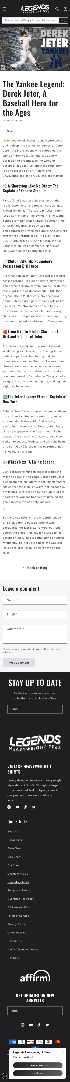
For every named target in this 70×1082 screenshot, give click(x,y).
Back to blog (37, 568)
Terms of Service (18, 915)
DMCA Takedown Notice (23, 949)
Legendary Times (18, 882)
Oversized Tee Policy (20, 898)
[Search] (63, 20)
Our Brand (13, 865)
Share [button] (11, 131)
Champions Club (17, 873)
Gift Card (13, 958)
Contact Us (14, 941)
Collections (14, 840)
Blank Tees (14, 848)
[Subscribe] (58, 709)
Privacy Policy (16, 924)
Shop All (12, 831)
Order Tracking (16, 932)
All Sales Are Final (18, 907)
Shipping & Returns (19, 890)
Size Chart (14, 857)
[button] (5, 9)
